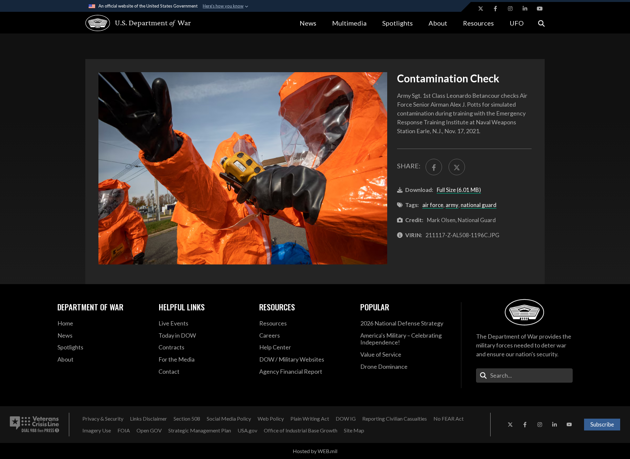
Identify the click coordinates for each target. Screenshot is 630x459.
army (452, 204)
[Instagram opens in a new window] (510, 8)
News (308, 23)
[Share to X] (457, 167)
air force (432, 204)
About (438, 23)
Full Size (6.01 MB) (459, 189)
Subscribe (602, 424)
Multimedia (349, 23)
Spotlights (397, 23)
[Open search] (541, 22)
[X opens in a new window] (481, 8)
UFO (517, 23)
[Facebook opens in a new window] (495, 8)
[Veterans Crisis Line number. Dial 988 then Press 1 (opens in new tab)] (34, 424)
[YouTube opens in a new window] (540, 8)
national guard (478, 204)
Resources (478, 23)
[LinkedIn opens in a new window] (525, 8)
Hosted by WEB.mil (315, 451)
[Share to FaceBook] (434, 167)
